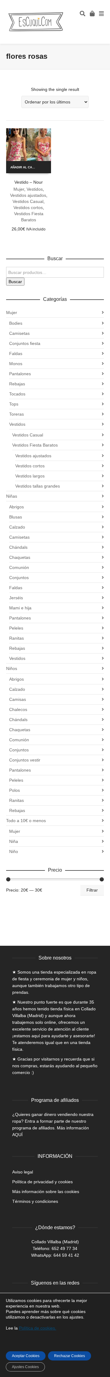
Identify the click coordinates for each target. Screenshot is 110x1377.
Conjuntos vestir (24, 760)
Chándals (18, 547)
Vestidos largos (30, 475)
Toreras (16, 414)
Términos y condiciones (35, 1201)
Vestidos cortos (28, 207)
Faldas (15, 353)
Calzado (17, 527)
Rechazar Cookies (69, 1356)
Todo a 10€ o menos (26, 820)
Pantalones (20, 373)
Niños (11, 668)
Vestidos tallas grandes (37, 486)
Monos (15, 363)
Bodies (15, 323)
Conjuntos (19, 577)
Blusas (15, 517)
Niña (13, 841)
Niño (13, 851)
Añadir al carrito (25, 167)
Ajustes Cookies (25, 1367)
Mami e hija (20, 607)
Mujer (18, 189)
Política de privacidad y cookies (42, 1181)
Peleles (16, 628)
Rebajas (17, 383)
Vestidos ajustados (28, 195)
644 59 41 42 (66, 1255)
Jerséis (16, 597)
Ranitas (16, 638)
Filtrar (92, 890)
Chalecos (18, 709)
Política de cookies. (37, 1328)
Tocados (17, 393)
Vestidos (35, 189)
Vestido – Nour (28, 182)
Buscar (15, 281)
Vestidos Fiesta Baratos (35, 445)
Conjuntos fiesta (24, 343)
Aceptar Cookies (25, 1356)
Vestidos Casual (28, 201)
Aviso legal (22, 1171)
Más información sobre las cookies (45, 1191)
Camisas (17, 699)
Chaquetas (19, 557)
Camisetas (19, 333)
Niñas (11, 496)
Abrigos (16, 506)
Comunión (19, 567)
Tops (13, 404)
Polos (14, 790)
